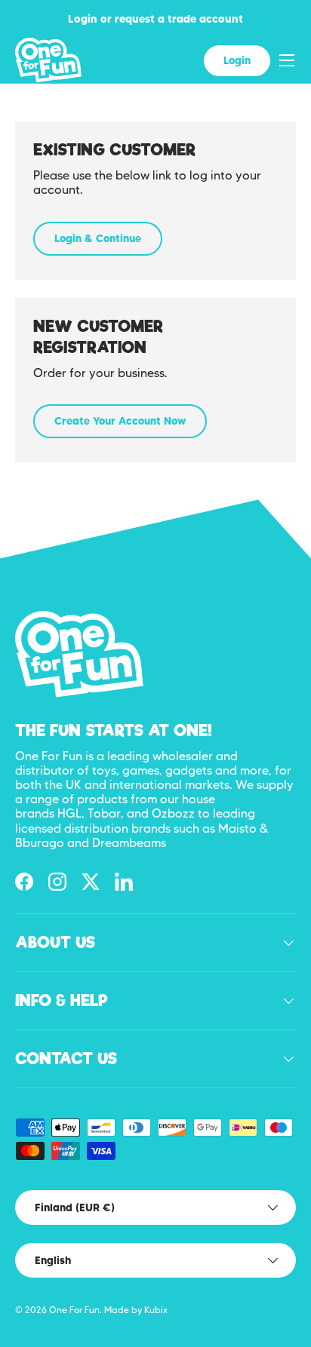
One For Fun (74, 1309)
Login (237, 60)
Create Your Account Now (120, 421)
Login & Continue (97, 238)
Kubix (156, 1309)
